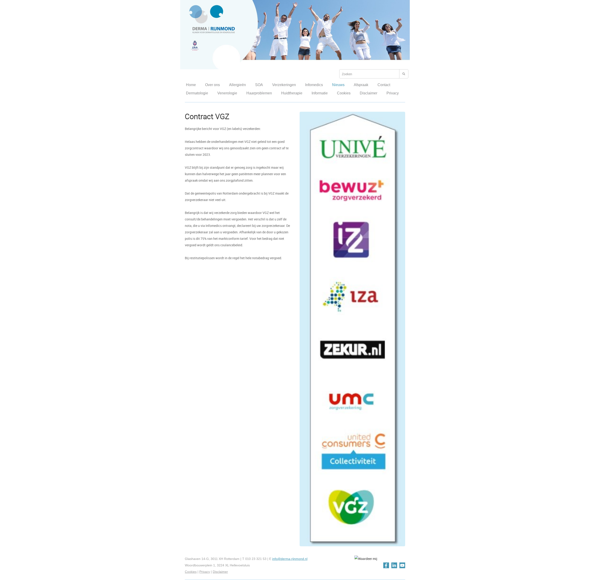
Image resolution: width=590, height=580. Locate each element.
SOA (259, 85)
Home (191, 85)
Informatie (320, 93)
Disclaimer (368, 93)
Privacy (392, 93)
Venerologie (227, 93)
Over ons (212, 85)
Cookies (344, 93)
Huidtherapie (291, 93)
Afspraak (361, 85)
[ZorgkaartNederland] (365, 559)
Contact (384, 85)
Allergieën (237, 85)
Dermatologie (197, 93)
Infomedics (314, 85)
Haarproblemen (259, 93)
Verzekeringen (284, 85)
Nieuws (338, 85)
